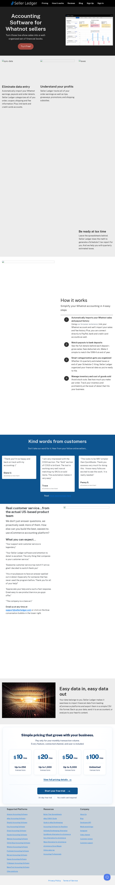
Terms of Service (70, 881)
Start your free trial (57, 791)
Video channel (85, 835)
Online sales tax (49, 850)
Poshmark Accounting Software (18, 851)
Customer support (86, 843)
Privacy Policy (54, 881)
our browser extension (87, 324)
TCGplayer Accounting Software (18, 863)
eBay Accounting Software (16, 818)
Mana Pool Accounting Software (18, 867)
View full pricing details (57, 779)
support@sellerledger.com (18, 610)
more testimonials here (60, 496)
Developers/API (85, 822)
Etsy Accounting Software (16, 826)
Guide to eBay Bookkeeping (53, 822)
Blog (81, 3)
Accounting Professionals (52, 854)
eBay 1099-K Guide (50, 818)
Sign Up (90, 3)
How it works (58, 3)
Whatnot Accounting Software (17, 847)
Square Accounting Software (17, 835)
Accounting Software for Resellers (55, 826)
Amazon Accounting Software (17, 814)
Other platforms (12, 871)
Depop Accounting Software (17, 859)
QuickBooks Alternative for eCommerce (57, 834)
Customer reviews (86, 839)
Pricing (45, 3)
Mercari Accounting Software (17, 855)
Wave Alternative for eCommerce (54, 842)
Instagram (83, 830)
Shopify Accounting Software (17, 822)
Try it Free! (26, 46)
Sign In (100, 3)
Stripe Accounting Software (16, 830)
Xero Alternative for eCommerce (54, 838)
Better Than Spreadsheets (52, 814)
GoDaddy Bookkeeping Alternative (55, 830)
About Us (83, 814)
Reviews (71, 3)
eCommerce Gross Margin (52, 846)
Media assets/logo (86, 826)
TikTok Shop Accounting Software (18, 843)
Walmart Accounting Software (17, 839)
